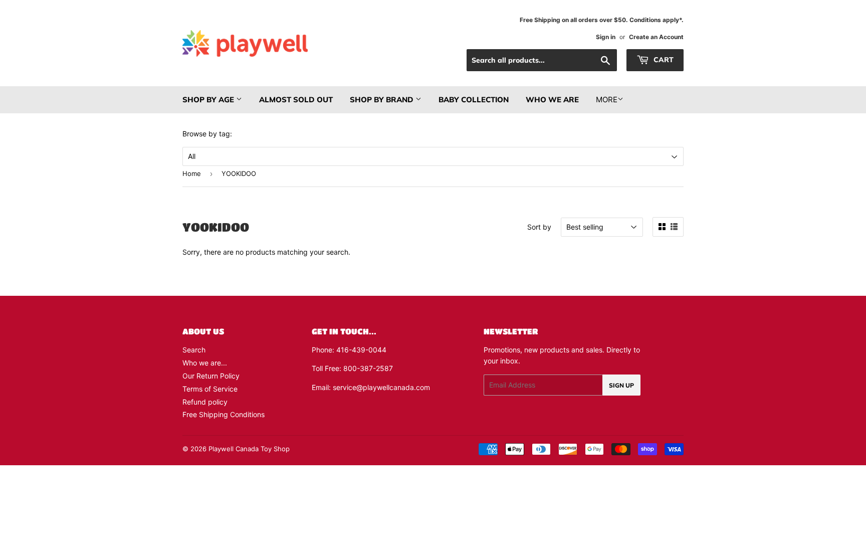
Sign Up (621, 385)
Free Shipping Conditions (223, 414)
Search (193, 349)
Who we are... (204, 362)
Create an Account (656, 37)
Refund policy (205, 402)
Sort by (539, 227)
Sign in (605, 37)
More (606, 99)
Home (191, 173)
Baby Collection (474, 99)
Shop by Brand (382, 99)
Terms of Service (210, 389)
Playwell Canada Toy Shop (249, 449)
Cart (663, 59)
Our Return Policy (211, 375)
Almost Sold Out (296, 99)
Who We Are (552, 99)
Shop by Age (209, 99)
